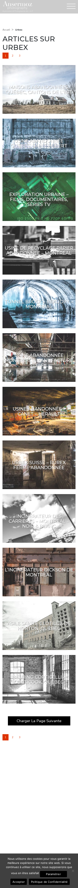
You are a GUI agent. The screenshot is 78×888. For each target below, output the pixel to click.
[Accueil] (17, 5)
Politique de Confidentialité (49, 881)
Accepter (18, 881)
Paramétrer (53, 874)
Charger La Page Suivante (39, 721)
